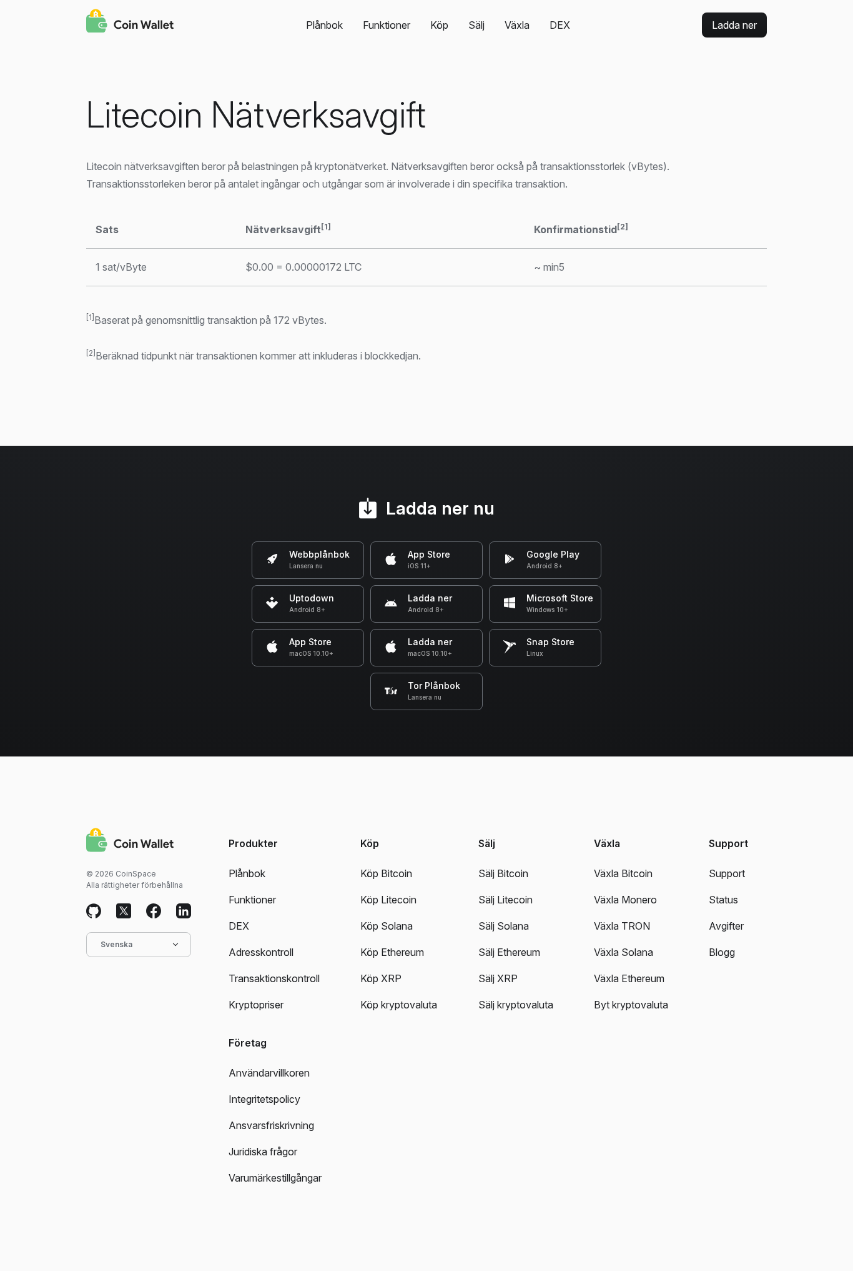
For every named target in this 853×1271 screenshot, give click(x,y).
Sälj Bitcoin (503, 873)
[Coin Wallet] (130, 23)
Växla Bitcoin (623, 873)
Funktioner (386, 25)
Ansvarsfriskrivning (271, 1125)
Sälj (476, 25)
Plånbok (324, 25)
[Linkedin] (183, 911)
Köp (439, 25)
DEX (560, 25)
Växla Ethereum (629, 978)
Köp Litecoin (388, 899)
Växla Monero (625, 899)
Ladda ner (734, 25)
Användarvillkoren (269, 1073)
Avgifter (726, 926)
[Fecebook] (153, 911)
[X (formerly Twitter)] (123, 911)
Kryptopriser (256, 1004)
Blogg (722, 952)
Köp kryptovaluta (398, 1004)
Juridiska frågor (263, 1151)
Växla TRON (622, 926)
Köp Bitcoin (386, 873)
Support (727, 873)
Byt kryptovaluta (631, 1004)
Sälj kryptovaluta (515, 1004)
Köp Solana (386, 926)
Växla (517, 25)
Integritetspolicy (264, 1099)
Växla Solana (623, 952)
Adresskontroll (261, 952)
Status (723, 899)
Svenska (116, 944)
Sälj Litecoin (505, 899)
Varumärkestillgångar (275, 1178)
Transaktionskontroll (274, 978)
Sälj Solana (503, 926)
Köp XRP (381, 978)
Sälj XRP (498, 978)
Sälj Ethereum (509, 952)
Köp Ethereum (392, 952)
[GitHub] (93, 911)
